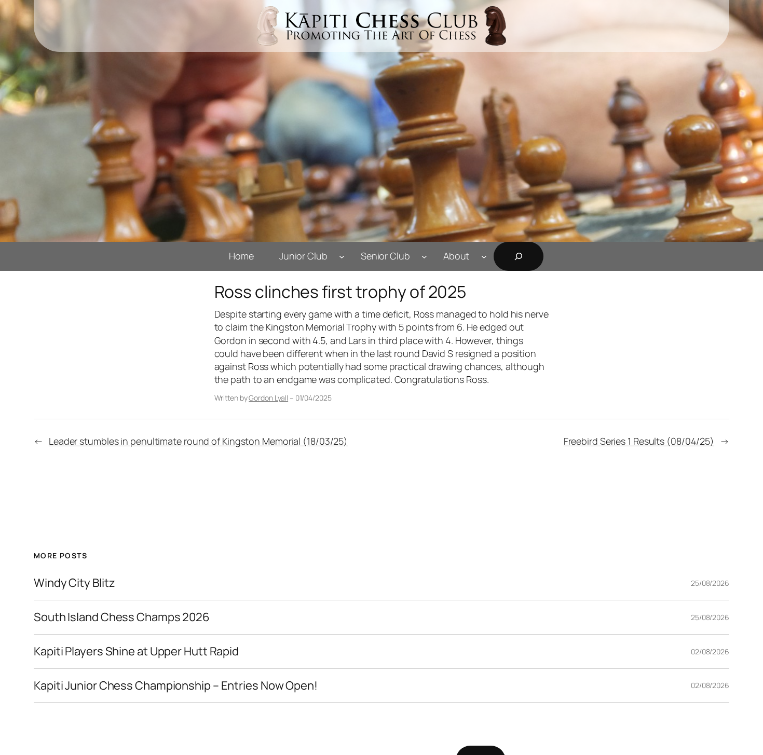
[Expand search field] (518, 256)
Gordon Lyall (268, 398)
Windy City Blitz (74, 582)
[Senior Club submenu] (424, 256)
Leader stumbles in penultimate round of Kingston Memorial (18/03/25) (198, 441)
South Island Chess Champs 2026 (122, 617)
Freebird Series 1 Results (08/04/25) (639, 441)
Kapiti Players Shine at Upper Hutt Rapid (136, 651)
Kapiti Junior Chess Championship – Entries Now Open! (176, 685)
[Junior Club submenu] (342, 256)
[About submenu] (484, 256)
